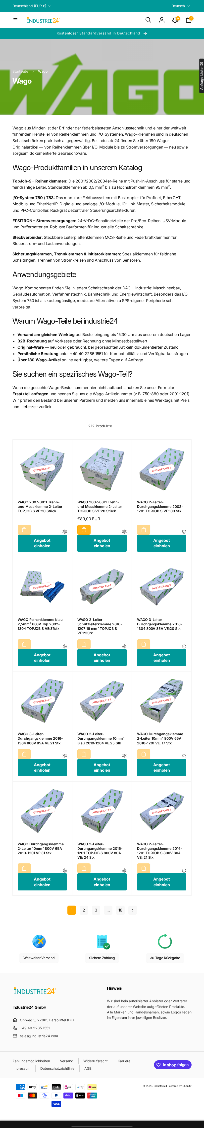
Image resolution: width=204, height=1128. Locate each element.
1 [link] (71, 910)
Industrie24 (160, 1085)
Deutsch (178, 6)
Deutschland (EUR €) (29, 6)
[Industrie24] (34, 993)
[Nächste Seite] (132, 910)
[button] (15, 19)
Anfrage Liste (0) (201, 76)
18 (120, 910)
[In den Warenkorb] (24, 530)
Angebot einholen (42, 543)
